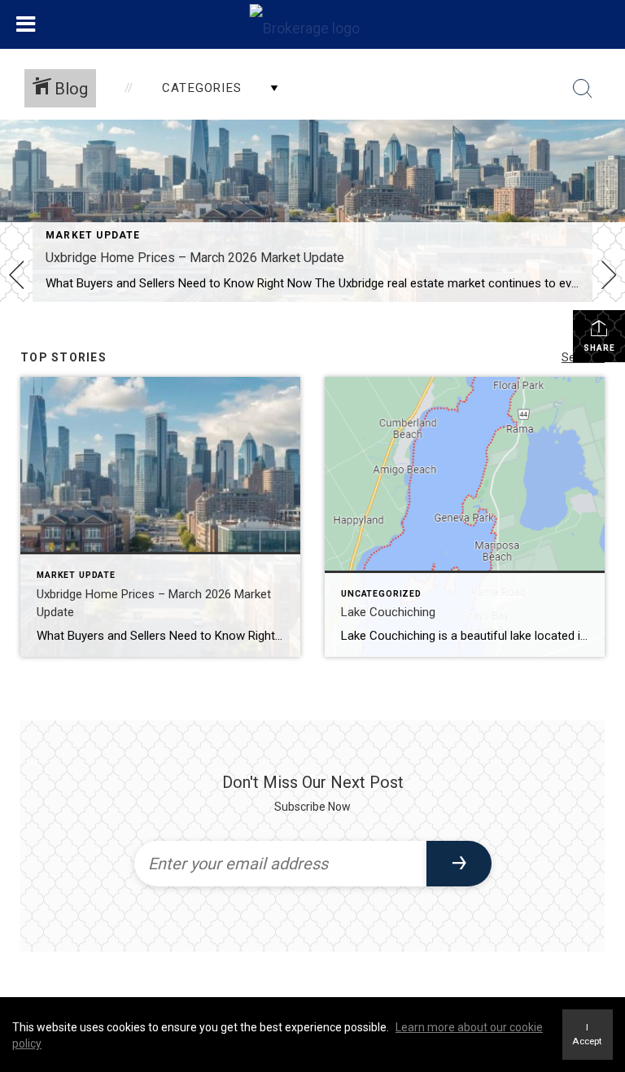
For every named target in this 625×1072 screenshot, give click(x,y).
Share (599, 347)
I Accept (587, 1034)
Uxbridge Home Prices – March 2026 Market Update (195, 257)
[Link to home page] (313, 24)
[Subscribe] (459, 863)
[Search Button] (583, 89)
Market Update (93, 235)
